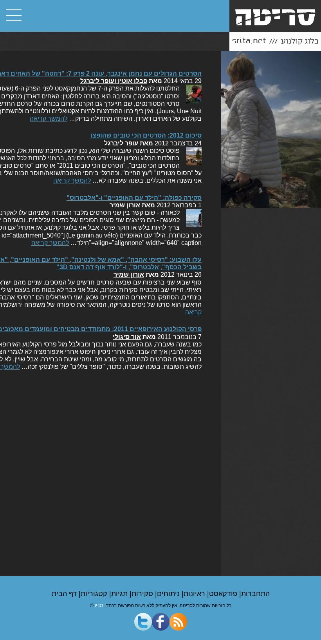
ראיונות (195, 594)
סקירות (143, 594)
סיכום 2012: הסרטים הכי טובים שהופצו (146, 135)
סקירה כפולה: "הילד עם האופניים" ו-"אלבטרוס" (134, 197)
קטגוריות (95, 594)
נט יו (99, 605)
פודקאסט (224, 594)
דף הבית (65, 594)
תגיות (120, 594)
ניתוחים (169, 594)
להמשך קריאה (48, 118)
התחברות (255, 594)
